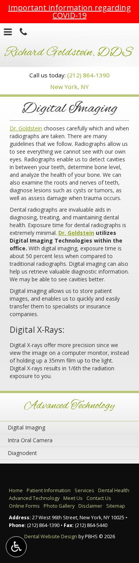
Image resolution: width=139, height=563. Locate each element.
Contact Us (98, 498)
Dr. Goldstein (26, 128)
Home (16, 490)
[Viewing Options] (16, 546)
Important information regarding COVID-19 (69, 11)
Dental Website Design (50, 536)
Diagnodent (22, 453)
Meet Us (73, 498)
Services (84, 490)
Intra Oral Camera (30, 440)
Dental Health (113, 490)
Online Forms (24, 506)
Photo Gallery (59, 506)
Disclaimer (90, 506)
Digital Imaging (26, 427)
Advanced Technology (69, 406)
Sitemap (115, 506)
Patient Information (49, 490)
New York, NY (69, 87)
